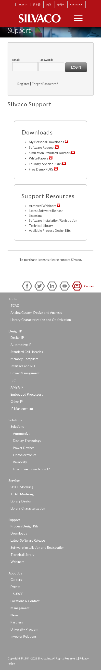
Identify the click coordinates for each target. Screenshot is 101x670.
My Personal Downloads (46, 142)
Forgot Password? (45, 84)
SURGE (18, 594)
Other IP (17, 401)
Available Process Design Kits (50, 230)
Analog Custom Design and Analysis (36, 313)
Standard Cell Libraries (27, 352)
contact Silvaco (70, 260)
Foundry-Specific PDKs (45, 164)
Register (23, 84)
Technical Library (41, 226)
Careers (16, 580)
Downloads (19, 533)
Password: (45, 59)
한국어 (60, 4)
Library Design (21, 501)
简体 (48, 4)
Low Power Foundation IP (31, 469)
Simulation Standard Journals (50, 153)
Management (20, 608)
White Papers (38, 158)
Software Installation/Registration (53, 220)
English (23, 4)
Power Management (25, 373)
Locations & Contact (25, 601)
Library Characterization (28, 508)
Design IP (15, 331)
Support (14, 520)
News (14, 615)
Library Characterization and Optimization (41, 320)
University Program (24, 629)
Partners (17, 622)
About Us (15, 573)
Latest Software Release (46, 211)
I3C (13, 380)
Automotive (21, 434)
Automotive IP (21, 345)
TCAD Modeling (22, 494)
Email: (16, 59)
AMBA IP (17, 387)
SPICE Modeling (22, 487)
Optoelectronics (24, 455)
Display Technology (27, 441)
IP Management (22, 409)
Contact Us (76, 4)
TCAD (15, 305)
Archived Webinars (42, 206)
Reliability (20, 462)
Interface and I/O (23, 366)
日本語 (36, 4)
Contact (78, 286)
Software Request (41, 147)
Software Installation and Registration (37, 547)
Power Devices (23, 448)
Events (15, 587)
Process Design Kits (24, 526)
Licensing (35, 216)
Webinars (17, 562)
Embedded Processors (27, 394)
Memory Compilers (24, 359)
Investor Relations (24, 636)
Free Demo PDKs (41, 169)
